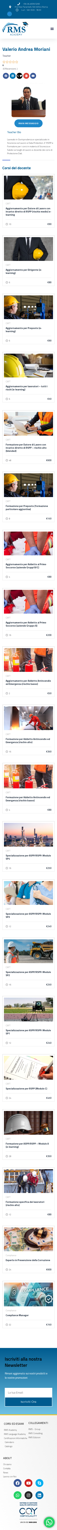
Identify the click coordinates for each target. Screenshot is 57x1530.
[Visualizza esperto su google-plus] (26, 76)
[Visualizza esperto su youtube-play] (33, 76)
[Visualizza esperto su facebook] (6, 76)
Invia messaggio (28, 123)
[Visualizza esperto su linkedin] (13, 76)
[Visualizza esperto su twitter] (19, 76)
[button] (52, 28)
